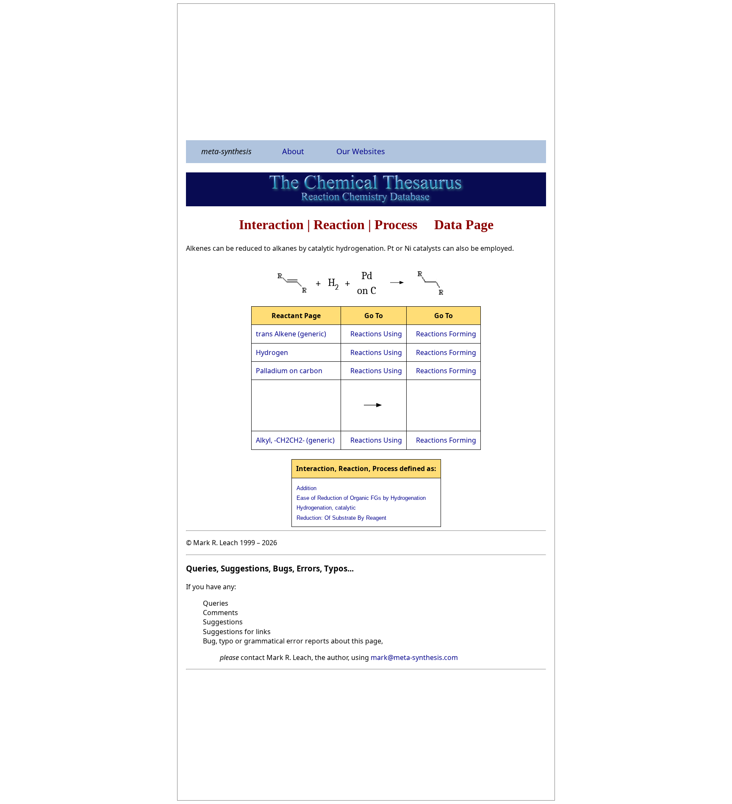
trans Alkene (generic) (291, 333)
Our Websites (360, 151)
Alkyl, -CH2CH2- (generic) (295, 440)
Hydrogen (272, 352)
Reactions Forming (446, 333)
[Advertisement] (366, 71)
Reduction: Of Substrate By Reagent (341, 518)
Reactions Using (376, 333)
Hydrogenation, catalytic (326, 508)
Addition (306, 488)
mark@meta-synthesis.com (414, 657)
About (293, 151)
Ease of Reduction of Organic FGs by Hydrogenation (361, 498)
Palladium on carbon (289, 370)
